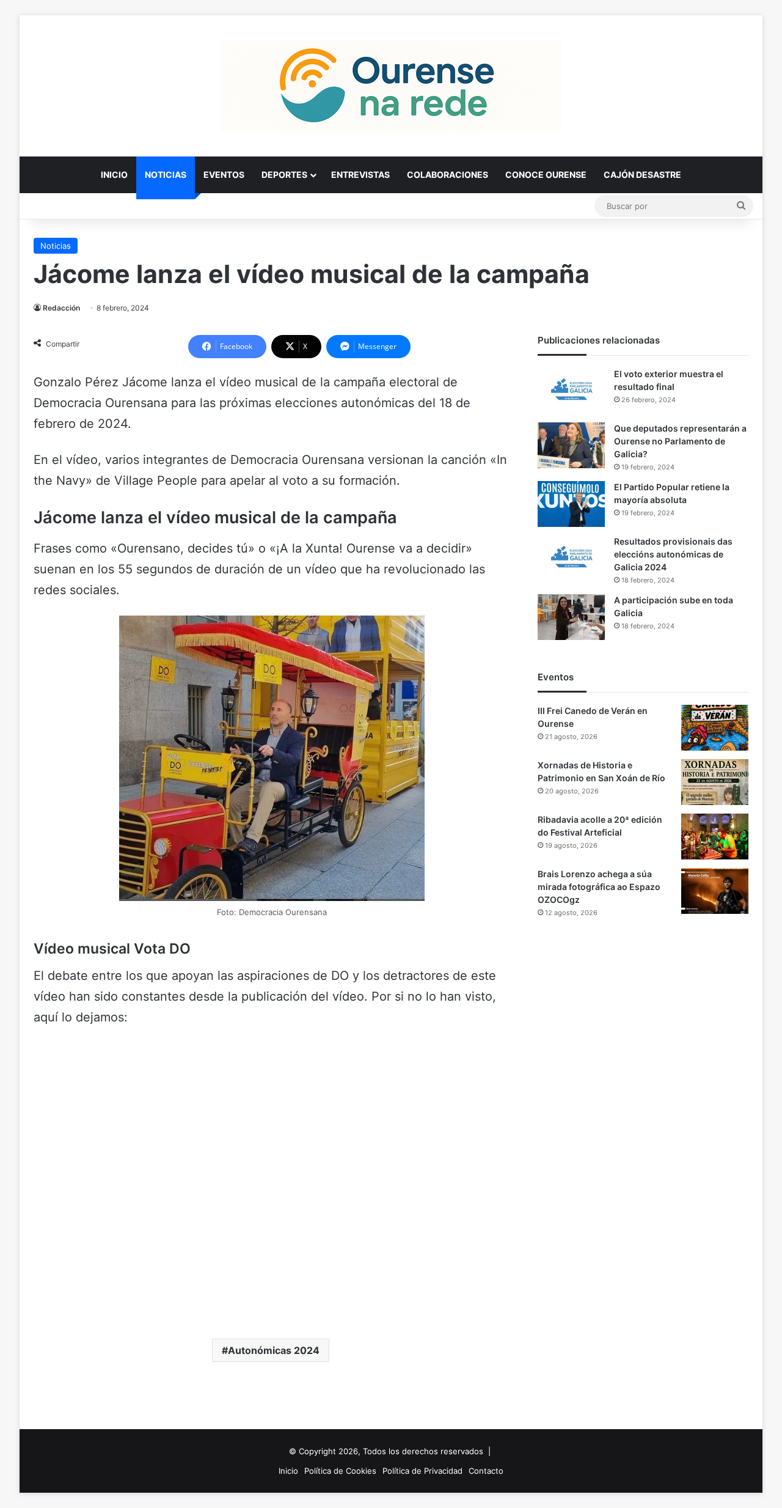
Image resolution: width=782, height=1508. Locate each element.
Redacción (61, 307)
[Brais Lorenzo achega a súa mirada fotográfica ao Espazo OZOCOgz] (714, 891)
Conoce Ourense (545, 174)
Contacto (486, 1471)
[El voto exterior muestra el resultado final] (571, 391)
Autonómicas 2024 (274, 1350)
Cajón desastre (642, 174)
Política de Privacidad (422, 1471)
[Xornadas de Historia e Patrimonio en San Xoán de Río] (714, 782)
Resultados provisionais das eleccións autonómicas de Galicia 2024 (673, 554)
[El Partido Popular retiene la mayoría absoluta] (571, 504)
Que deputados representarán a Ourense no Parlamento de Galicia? (680, 441)
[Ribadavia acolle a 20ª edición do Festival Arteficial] (714, 836)
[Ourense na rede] (391, 85)
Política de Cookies (340, 1471)
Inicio (114, 174)
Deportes (284, 174)
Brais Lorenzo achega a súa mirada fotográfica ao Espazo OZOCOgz (599, 887)
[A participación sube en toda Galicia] (571, 617)
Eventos (223, 174)
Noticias (165, 174)
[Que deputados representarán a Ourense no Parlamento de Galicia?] (571, 445)
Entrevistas (360, 174)
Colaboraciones (447, 174)
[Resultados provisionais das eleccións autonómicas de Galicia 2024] (571, 558)
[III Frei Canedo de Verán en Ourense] (714, 728)
